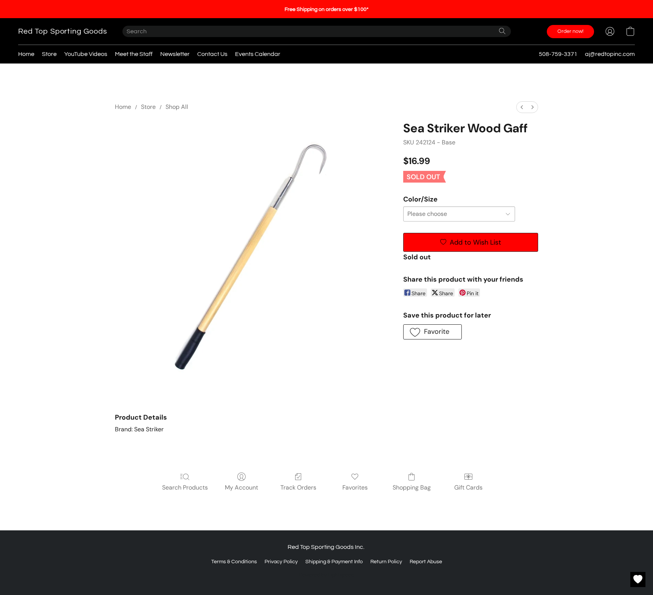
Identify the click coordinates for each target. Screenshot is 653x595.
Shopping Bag (412, 487)
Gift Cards (468, 487)
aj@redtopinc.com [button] (610, 54)
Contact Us (212, 54)
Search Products (185, 487)
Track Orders (298, 487)
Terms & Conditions (234, 561)
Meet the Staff (134, 54)
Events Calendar (257, 54)
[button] (62, 31)
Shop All (177, 107)
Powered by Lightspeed (326, 575)
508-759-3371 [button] (558, 54)
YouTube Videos (85, 54)
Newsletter (175, 54)
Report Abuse (426, 561)
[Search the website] (502, 31)
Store (49, 54)
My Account (241, 487)
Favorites (355, 487)
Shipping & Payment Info (334, 561)
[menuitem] (522, 107)
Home (26, 54)
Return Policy (386, 561)
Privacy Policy (281, 561)
